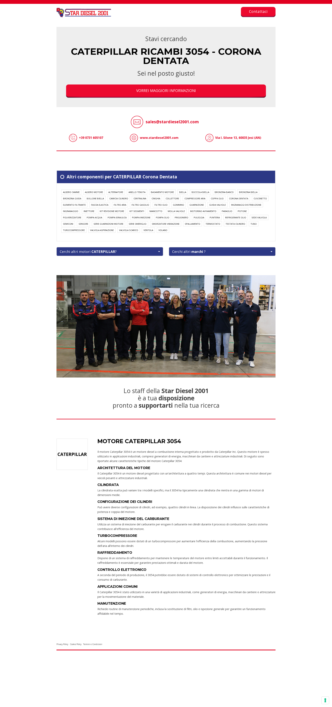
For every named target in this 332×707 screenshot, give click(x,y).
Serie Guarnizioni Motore (108, 223)
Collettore (172, 198)
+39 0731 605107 (91, 138)
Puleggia (199, 217)
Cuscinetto (260, 198)
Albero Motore (94, 192)
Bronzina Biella (248, 192)
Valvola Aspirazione (102, 230)
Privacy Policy (62, 644)
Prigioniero (181, 217)
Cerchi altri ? (189, 251)
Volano (163, 230)
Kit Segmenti (136, 211)
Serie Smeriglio (137, 223)
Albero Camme (71, 192)
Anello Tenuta (137, 192)
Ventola (148, 230)
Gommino (178, 204)
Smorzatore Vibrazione (165, 223)
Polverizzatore (72, 217)
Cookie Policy (75, 644)
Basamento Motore (162, 192)
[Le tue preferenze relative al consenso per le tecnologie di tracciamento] (325, 700)
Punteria (215, 217)
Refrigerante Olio (235, 217)
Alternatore (115, 192)
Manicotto (155, 211)
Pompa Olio (162, 217)
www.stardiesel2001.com (159, 138)
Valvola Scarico (128, 230)
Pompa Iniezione (141, 217)
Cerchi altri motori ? (88, 251)
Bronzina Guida (72, 198)
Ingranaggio (70, 211)
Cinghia (156, 198)
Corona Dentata (238, 198)
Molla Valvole (176, 211)
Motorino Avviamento (203, 211)
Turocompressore (74, 230)
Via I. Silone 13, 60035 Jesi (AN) (238, 138)
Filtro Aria (120, 204)
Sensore (83, 223)
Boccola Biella (200, 192)
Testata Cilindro (235, 223)
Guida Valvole (217, 204)
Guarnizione (196, 204)
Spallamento (192, 223)
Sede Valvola (259, 217)
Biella (182, 192)
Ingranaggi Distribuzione (246, 204)
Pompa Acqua (94, 217)
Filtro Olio (161, 204)
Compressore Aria (194, 198)
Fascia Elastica (99, 204)
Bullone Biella (95, 198)
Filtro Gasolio (140, 204)
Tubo (254, 223)
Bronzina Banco (224, 192)
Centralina (140, 198)
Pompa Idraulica (117, 217)
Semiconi (68, 223)
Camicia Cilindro (118, 198)
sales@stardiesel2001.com (172, 121)
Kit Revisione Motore (112, 211)
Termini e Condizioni (92, 644)
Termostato (213, 223)
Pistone (242, 211)
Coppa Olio (217, 198)
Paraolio (227, 211)
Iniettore (89, 211)
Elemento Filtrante (74, 204)
